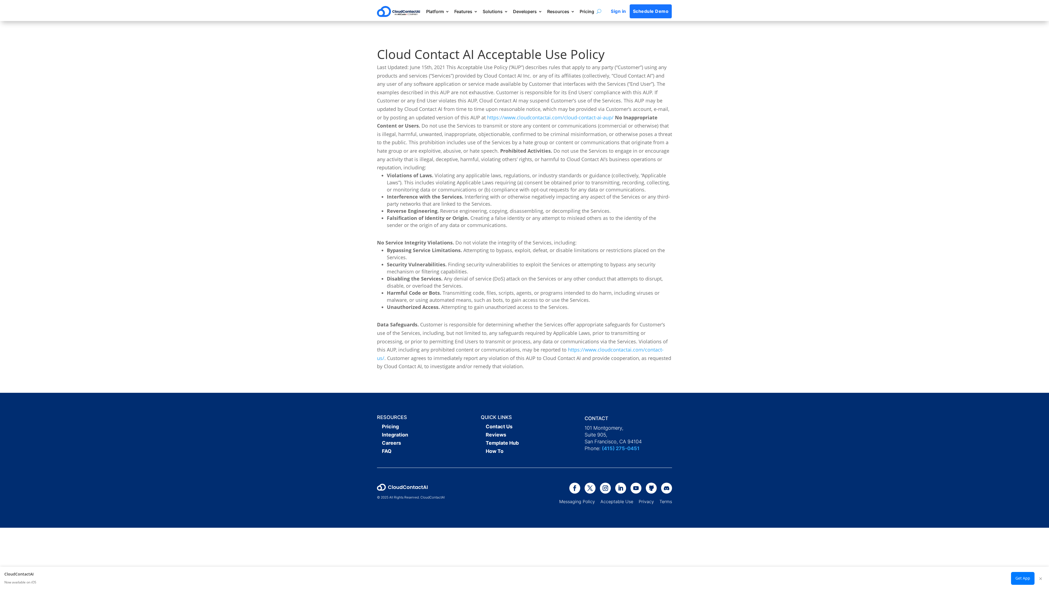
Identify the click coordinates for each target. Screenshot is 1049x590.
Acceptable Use (616, 501)
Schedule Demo (650, 11)
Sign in (618, 11)
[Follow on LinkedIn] (620, 488)
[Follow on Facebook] (574, 488)
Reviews (496, 435)
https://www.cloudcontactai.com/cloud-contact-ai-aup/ (550, 117)
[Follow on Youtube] (635, 488)
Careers (391, 443)
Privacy (646, 501)
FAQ (386, 451)
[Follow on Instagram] (605, 488)
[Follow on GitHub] (651, 488)
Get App (1022, 578)
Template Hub (502, 443)
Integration (395, 435)
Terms (665, 501)
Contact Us (499, 426)
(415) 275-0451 (621, 448)
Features (463, 11)
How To (494, 451)
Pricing (587, 11)
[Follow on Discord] (666, 488)
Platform (435, 11)
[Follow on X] (590, 488)
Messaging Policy (579, 501)
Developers (525, 11)
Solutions (493, 11)
